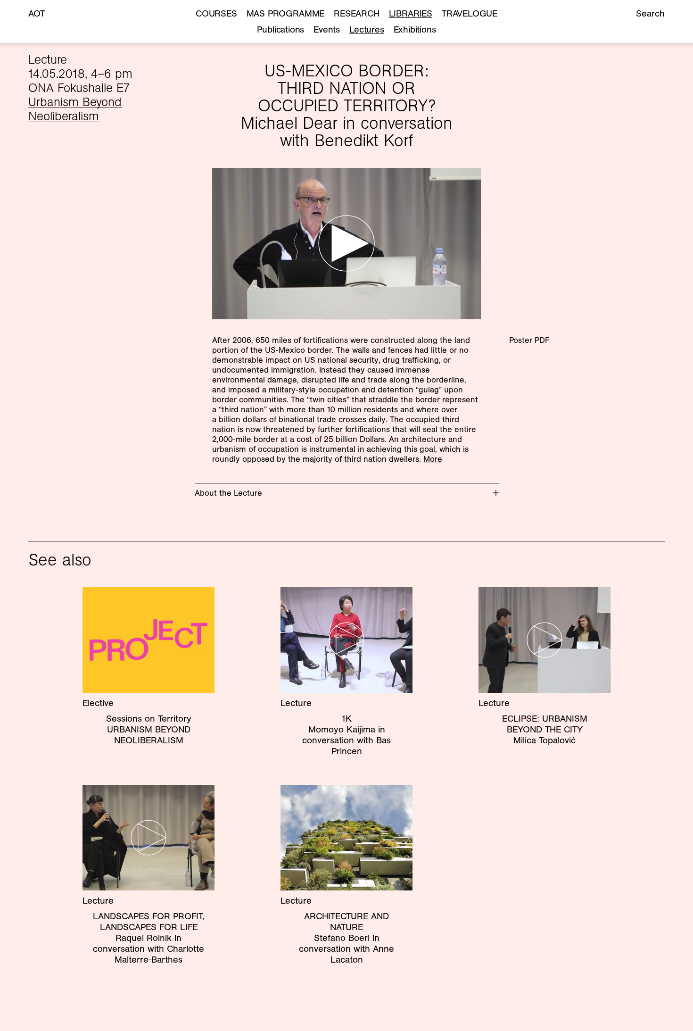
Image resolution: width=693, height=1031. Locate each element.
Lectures (366, 29)
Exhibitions (415, 29)
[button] (346, 243)
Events (327, 29)
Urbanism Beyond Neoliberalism (75, 109)
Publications (280, 29)
